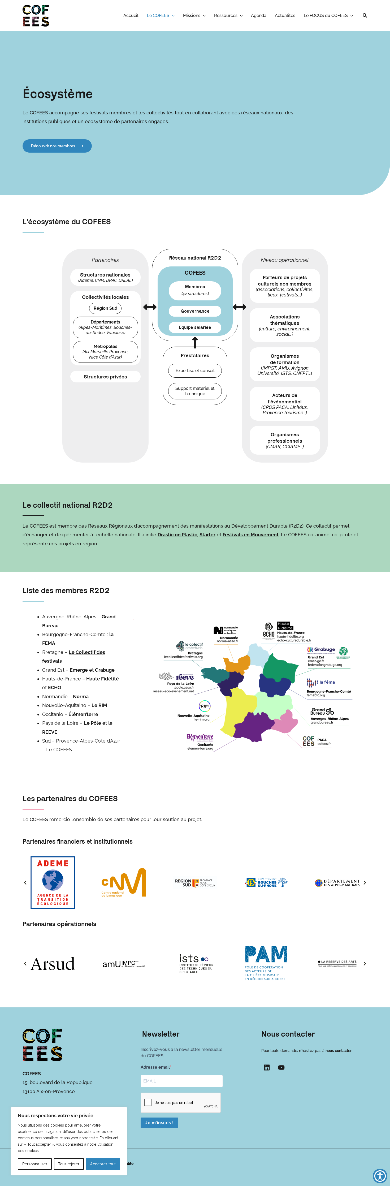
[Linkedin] (266, 1067)
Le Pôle (92, 723)
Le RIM (99, 705)
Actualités (285, 15)
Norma (81, 696)
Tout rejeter (68, 1164)
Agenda (258, 15)
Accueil (130, 15)
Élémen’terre (83, 714)
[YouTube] (281, 1067)
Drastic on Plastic (177, 534)
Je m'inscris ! (159, 1122)
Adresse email (155, 1067)
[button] (172, 15)
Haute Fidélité (102, 679)
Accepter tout (103, 1164)
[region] (69, 1141)
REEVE (49, 732)
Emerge (79, 670)
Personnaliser (34, 1164)
